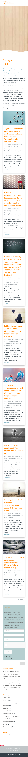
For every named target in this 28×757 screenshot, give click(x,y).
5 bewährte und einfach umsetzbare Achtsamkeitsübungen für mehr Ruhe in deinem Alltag (14, 562)
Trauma (5, 724)
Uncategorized (7, 727)
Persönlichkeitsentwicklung (11, 151)
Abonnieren (8, 651)
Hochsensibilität (7, 708)
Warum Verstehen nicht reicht (11, 671)
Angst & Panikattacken (9, 703)
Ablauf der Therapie (13, 750)
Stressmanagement (9, 284)
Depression (17, 458)
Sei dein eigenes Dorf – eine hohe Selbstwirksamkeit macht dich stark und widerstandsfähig (13, 505)
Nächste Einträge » (20, 600)
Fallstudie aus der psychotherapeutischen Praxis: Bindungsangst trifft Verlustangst (12, 681)
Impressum (9, 748)
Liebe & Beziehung (13, 341)
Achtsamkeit (11, 280)
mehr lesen (7, 170)
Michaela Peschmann (12, 144)
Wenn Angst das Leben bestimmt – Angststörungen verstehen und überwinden (12, 688)
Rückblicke (6, 719)
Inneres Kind (11, 146)
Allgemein (18, 403)
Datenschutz (16, 748)
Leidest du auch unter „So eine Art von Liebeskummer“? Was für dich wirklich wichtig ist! (13, 331)
